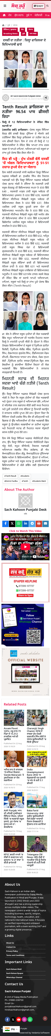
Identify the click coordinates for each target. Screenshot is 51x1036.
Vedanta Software (41, 1033)
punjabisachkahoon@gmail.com (20, 1006)
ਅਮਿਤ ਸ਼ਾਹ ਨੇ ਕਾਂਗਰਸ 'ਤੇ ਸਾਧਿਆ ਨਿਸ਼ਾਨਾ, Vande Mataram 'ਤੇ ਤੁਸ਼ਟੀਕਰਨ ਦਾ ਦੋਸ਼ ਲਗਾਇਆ (14, 775)
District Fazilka (12, 481)
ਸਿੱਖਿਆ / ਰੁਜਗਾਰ (10, 30)
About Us (10, 943)
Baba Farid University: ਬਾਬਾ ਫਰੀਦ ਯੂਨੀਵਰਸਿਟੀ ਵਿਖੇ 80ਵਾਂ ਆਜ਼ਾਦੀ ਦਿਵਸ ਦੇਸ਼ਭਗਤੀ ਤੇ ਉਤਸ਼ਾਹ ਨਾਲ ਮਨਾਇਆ (36, 817)
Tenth (25, 481)
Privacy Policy (12, 951)
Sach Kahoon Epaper (14, 973)
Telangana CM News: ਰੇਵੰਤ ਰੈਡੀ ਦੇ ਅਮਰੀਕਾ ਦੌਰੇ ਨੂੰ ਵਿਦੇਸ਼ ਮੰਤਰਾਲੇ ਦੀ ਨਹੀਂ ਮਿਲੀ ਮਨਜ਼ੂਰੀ (36, 860)
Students (25, 476)
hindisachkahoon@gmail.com (19, 1009)
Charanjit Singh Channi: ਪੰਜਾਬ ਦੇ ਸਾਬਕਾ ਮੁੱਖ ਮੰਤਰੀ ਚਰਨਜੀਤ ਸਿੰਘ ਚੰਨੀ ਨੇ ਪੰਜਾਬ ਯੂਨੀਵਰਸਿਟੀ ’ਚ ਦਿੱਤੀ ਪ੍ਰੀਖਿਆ (36, 735)
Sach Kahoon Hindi (14, 969)
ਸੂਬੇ (9, 25)
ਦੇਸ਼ (9, 15)
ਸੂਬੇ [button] (27, 15)
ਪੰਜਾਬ (15, 25)
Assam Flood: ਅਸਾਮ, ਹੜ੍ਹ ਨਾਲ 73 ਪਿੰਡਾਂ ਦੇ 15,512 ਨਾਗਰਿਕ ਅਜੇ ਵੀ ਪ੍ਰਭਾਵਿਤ (12, 734)
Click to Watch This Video (25, 531)
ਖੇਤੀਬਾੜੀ (38, 15)
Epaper (39, 6)
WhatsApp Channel (14, 977)
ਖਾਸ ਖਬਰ (33, 34)
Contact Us (11, 947)
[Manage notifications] (45, 1018)
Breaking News (11, 34)
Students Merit (39, 481)
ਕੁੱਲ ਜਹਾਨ (18, 15)
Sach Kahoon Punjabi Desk (25, 510)
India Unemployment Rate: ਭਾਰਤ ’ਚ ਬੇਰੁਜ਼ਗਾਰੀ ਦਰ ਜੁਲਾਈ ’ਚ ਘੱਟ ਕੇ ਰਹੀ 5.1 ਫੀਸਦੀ (36, 776)
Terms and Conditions (15, 955)
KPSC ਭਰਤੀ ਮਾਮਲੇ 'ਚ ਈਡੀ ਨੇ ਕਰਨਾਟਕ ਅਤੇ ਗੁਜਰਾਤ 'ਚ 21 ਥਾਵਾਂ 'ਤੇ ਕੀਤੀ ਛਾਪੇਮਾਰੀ (13, 859)
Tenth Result (11, 476)
